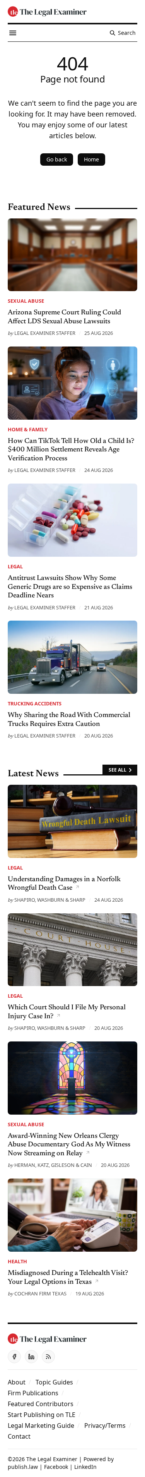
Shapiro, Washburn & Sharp (49, 899)
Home (91, 159)
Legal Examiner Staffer (44, 332)
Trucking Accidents (34, 703)
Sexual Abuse (26, 300)
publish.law (23, 1466)
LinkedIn (85, 1466)
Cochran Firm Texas (40, 1293)
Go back (56, 159)
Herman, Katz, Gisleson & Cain (53, 1164)
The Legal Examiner (51, 1459)
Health (17, 1261)
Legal (15, 566)
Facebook (56, 1466)
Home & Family (28, 429)
